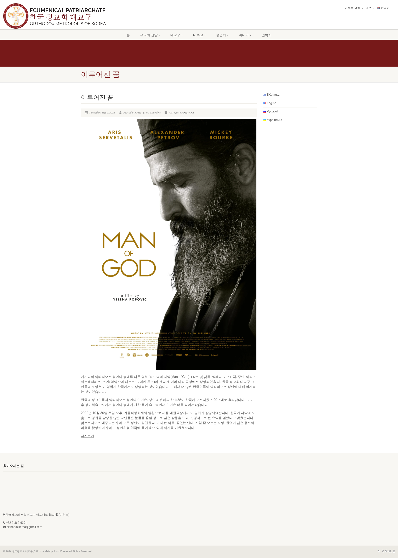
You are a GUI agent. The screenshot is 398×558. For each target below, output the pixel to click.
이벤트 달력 (352, 7)
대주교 (198, 35)
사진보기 (87, 436)
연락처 (267, 35)
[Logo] (60, 16)
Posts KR (188, 112)
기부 (368, 7)
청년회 (221, 35)
